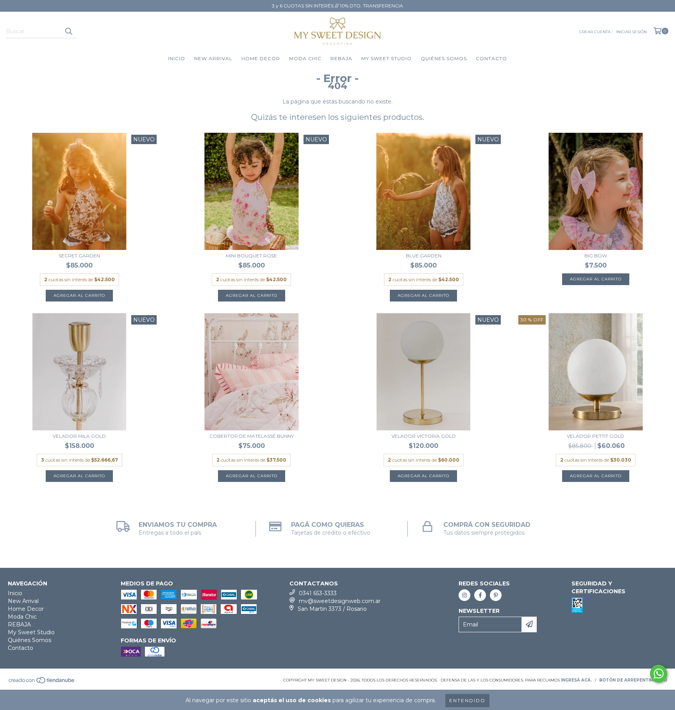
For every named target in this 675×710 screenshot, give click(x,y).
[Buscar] (68, 31)
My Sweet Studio (386, 58)
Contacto (491, 58)
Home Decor (260, 58)
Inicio (176, 58)
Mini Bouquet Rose (251, 256)
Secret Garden (79, 256)
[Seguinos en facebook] (480, 595)
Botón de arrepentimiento (633, 680)
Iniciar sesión (631, 31)
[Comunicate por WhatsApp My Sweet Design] (658, 674)
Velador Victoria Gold (423, 436)
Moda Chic (305, 58)
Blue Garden (423, 256)
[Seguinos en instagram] (464, 595)
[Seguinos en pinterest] (496, 595)
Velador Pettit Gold (595, 436)
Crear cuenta (595, 31)
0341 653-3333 (318, 593)
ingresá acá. (576, 680)
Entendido (467, 700)
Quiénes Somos (444, 58)
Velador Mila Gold (79, 436)
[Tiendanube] (42, 682)
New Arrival (213, 58)
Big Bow (595, 256)
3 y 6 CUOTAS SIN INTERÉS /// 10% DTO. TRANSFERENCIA (337, 6)
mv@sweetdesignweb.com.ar (339, 601)
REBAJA (341, 58)
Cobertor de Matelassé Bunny (251, 436)
